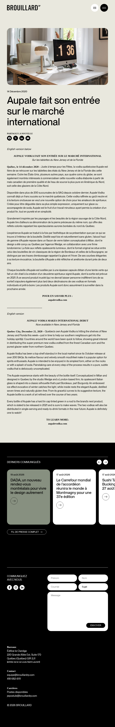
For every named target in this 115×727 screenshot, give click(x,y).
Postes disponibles (17, 692)
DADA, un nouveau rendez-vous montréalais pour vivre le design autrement (28, 486)
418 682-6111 (14, 678)
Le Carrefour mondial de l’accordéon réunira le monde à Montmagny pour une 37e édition (73, 488)
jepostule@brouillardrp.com (22, 695)
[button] (99, 463)
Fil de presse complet (25, 531)
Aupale (100, 166)
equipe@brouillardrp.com (20, 674)
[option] (28, 497)
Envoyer (95, 625)
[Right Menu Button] (104, 8)
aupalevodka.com (57, 299)
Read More (14, 500)
